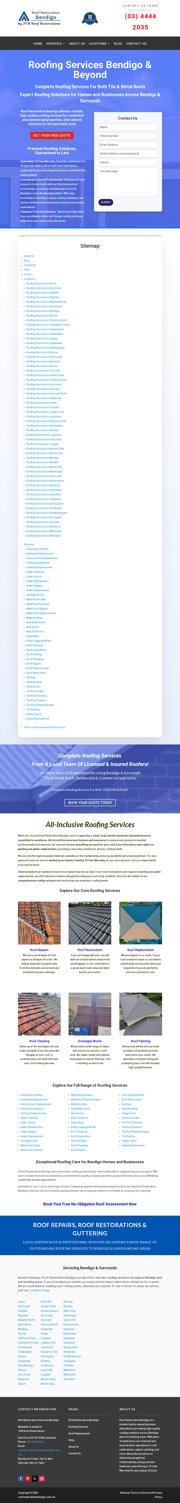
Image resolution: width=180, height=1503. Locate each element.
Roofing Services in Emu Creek (44, 356)
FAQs (27, 269)
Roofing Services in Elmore (42, 352)
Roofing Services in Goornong (43, 384)
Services (54, 43)
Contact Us (136, 43)
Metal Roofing (34, 617)
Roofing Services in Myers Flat (43, 467)
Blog (118, 43)
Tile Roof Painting (36, 695)
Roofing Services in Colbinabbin (44, 334)
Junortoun (47, 1347)
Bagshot (23, 1315)
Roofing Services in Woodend (43, 535)
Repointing (32, 636)
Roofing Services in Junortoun (44, 416)
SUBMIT (106, 202)
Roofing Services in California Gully (46, 320)
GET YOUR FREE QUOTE (51, 135)
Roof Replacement (140, 950)
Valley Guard (33, 714)
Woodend (69, 1379)
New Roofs (32, 627)
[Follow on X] (35, 1478)
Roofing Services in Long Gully (44, 439)
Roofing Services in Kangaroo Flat (46, 421)
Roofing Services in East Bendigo (45, 347)
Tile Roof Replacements (40, 705)
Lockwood (47, 1365)
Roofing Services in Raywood (43, 485)
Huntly (44, 1333)
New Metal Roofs (36, 622)
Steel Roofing (34, 682)
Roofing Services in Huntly (41, 402)
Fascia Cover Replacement (41, 558)
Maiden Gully (48, 1379)
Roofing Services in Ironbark (42, 407)
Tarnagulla (69, 1361)
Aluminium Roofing (37, 549)
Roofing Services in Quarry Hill (44, 476)
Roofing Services (78, 1426)
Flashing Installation (38, 562)
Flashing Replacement (39, 567)
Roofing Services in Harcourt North (46, 393)
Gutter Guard (33, 576)
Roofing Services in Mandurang (44, 453)
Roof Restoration (36, 672)
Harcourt (46, 1319)
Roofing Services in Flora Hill (43, 370)
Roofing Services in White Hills (44, 531)
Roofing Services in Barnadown (44, 306)
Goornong (47, 1315)
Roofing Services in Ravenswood (45, 480)
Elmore (22, 1370)
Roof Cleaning (34, 645)
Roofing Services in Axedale (42, 292)
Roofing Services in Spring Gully (44, 503)
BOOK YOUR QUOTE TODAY (90, 803)
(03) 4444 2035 (35, 1441)
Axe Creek (24, 1306)
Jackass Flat (48, 1342)
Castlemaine (25, 1347)
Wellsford (69, 1370)
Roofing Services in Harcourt (43, 389)
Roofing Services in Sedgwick (43, 499)
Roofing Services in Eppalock (43, 361)
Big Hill (22, 1333)
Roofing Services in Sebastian (43, 494)
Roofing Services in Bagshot (42, 297)
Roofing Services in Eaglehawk (44, 343)
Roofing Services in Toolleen (42, 522)
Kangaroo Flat (49, 1351)
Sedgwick (69, 1342)
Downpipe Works (90, 1041)
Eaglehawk (24, 1361)
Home (38, 43)
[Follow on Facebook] (21, 1478)
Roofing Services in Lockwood (43, 434)
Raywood (68, 1329)
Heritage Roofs (35, 594)
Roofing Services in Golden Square (46, 379)
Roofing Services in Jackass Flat (45, 412)
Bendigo (23, 1329)
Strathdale (69, 1351)
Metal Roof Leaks (36, 599)
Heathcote (47, 1329)
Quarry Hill (69, 1319)
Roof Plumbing (35, 659)
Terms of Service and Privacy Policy (44, 727)
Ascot (21, 1301)
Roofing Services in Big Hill (42, 315)
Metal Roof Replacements (41, 613)
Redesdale (69, 1333)
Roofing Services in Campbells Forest (48, 324)
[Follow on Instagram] (42, 1478)
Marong (68, 1301)
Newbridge (69, 1315)
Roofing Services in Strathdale (43, 508)
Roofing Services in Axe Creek (43, 288)
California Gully (27, 1338)
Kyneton (45, 1361)
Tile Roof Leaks (35, 691)
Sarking (30, 677)
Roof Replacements (37, 668)
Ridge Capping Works (38, 640)
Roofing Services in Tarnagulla (44, 517)
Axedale (22, 1310)
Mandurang (47, 1383)
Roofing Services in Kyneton (42, 430)
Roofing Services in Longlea (42, 444)
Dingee (22, 1356)
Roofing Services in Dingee (41, 338)
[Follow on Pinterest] (28, 1478)
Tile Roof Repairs (36, 700)
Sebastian (69, 1338)
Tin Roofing (33, 709)
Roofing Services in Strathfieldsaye (46, 512)
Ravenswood (70, 1324)
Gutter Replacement (37, 590)
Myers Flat (69, 1310)
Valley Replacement (37, 718)
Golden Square (49, 1310)
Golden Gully (48, 1306)
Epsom (22, 1383)
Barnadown (24, 1324)
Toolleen (68, 1365)
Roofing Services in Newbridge (44, 471)
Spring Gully (70, 1347)
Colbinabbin (25, 1351)
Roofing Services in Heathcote (43, 398)
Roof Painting (34, 654)
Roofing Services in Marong (42, 457)
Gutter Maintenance (37, 581)
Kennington (47, 1356)
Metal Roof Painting (37, 604)
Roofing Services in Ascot (41, 283)
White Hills (69, 1374)
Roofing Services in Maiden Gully (45, 448)
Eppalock (23, 1379)
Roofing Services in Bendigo (42, 311)
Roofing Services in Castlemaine (45, 329)
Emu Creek (24, 1374)
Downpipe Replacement (39, 553)
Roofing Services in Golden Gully (45, 375)
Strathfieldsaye (72, 1356)
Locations (98, 43)
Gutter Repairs (34, 585)
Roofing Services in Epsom (41, 366)
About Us (77, 43)
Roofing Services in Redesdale (44, 489)
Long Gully (47, 1370)
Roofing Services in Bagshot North (46, 301)
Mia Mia (67, 1306)
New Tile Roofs (35, 631)
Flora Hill (46, 1301)
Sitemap (124, 1492)
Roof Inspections (36, 649)
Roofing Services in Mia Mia (42, 462)
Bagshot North (26, 1319)
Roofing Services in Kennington (44, 425)
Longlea (45, 1374)
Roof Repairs (33, 663)
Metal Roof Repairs (37, 608)
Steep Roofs (33, 686)
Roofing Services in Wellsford (43, 526)
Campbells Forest (28, 1342)
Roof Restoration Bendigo (84, 1420)
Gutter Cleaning (35, 572)
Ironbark (46, 1338)
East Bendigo (25, 1365)
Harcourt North (49, 1324)
